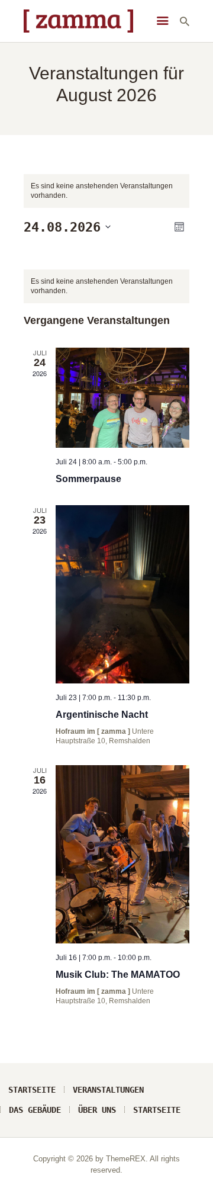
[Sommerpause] (122, 398)
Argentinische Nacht (102, 715)
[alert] (106, 286)
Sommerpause (88, 479)
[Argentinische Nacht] (122, 594)
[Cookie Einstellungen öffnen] (21, 1176)
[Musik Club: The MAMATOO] (122, 854)
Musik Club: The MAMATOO (118, 975)
